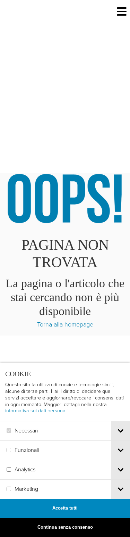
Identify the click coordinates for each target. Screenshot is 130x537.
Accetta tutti (65, 508)
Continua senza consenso (65, 527)
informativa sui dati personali (36, 410)
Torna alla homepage (65, 324)
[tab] (120, 430)
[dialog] (65, 450)
